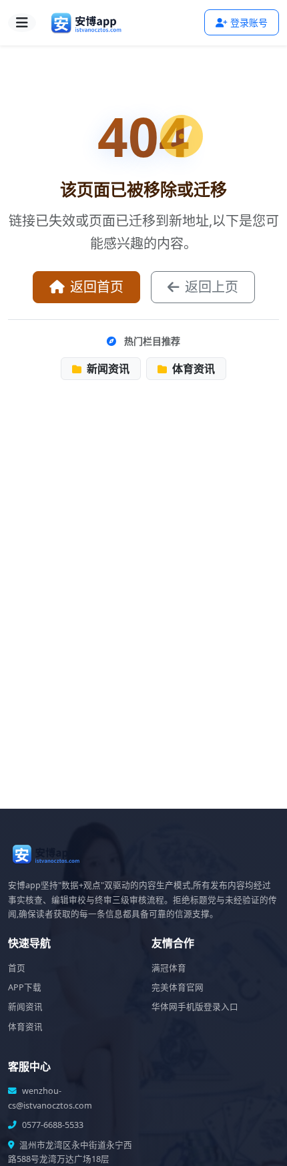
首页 (16, 968)
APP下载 (24, 987)
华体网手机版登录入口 (195, 1006)
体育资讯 (192, 368)
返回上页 (211, 287)
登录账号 (249, 22)
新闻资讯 (106, 368)
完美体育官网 (178, 987)
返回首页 (96, 287)
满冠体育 (169, 968)
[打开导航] (22, 22)
